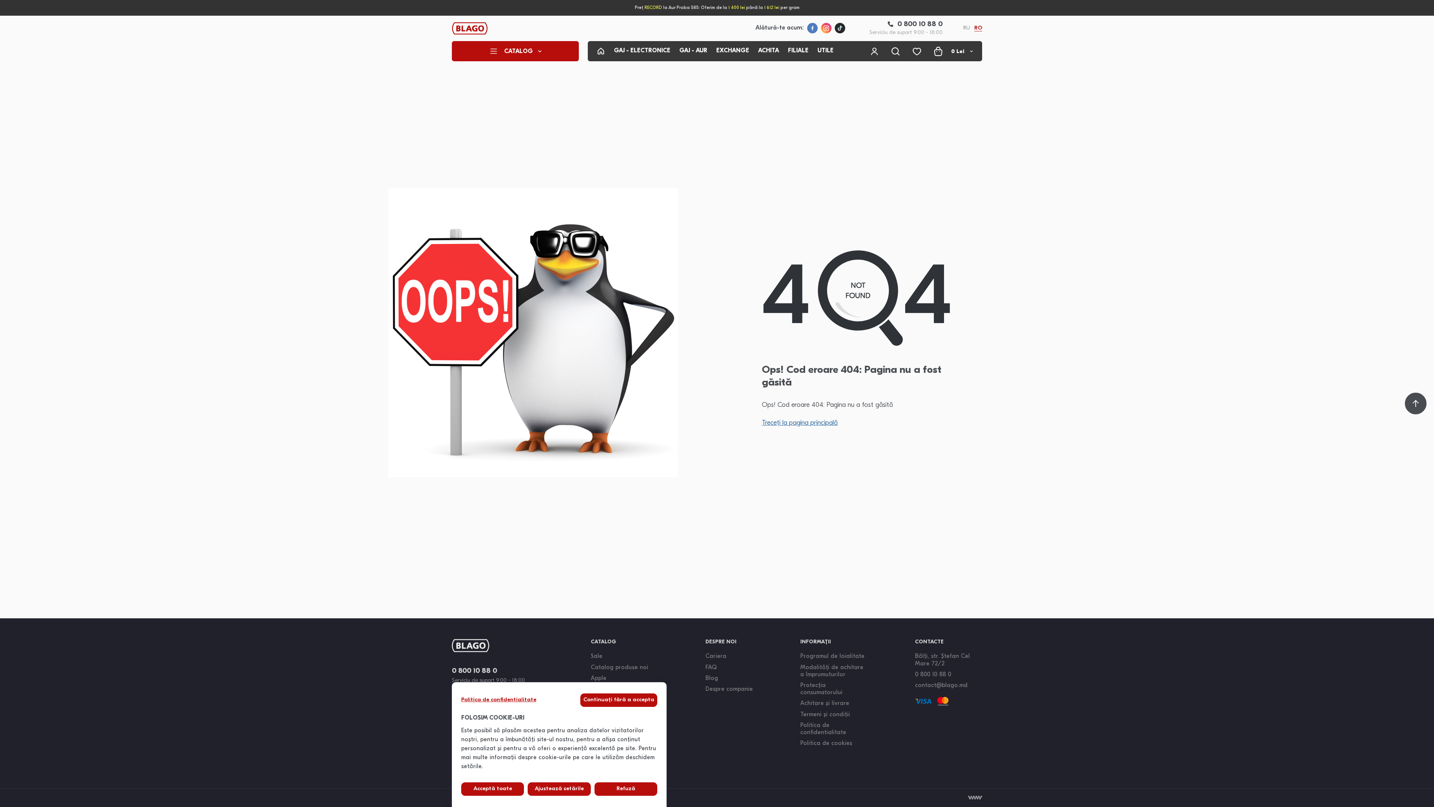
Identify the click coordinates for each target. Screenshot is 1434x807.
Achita (768, 51)
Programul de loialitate (832, 656)
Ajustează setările (559, 789)
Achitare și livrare (824, 703)
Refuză (626, 789)
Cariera (715, 656)
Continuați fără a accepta (618, 700)
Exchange (732, 51)
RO (978, 28)
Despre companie (729, 689)
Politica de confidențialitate (498, 700)
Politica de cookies (826, 743)
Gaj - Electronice (642, 51)
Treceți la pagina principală (800, 423)
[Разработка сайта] (975, 798)
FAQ (711, 668)
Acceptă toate (493, 789)
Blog (711, 678)
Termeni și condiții (825, 715)
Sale (596, 656)
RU (966, 28)
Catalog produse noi (619, 668)
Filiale (798, 51)
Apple (598, 678)
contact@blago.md (941, 686)
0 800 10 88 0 (474, 671)
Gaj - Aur (693, 51)
